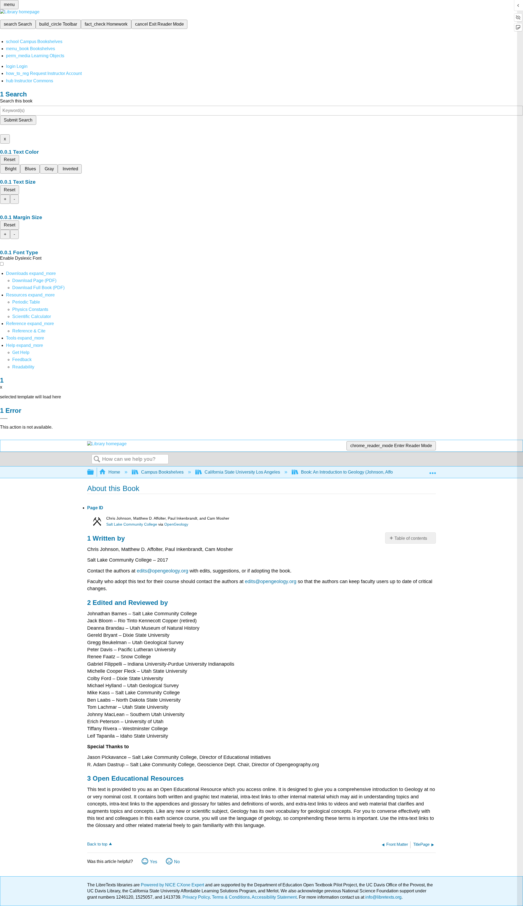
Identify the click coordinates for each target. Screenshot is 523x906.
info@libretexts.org (383, 897)
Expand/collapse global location (432, 470)
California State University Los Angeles (242, 472)
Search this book (16, 101)
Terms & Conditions (231, 897)
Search (97, 459)
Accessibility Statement (274, 897)
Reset (9, 159)
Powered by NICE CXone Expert (173, 885)
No (177, 861)
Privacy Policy (196, 897)
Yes (153, 861)
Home (114, 472)
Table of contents (410, 538)
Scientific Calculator (31, 316)
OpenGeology (176, 524)
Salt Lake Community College (131, 524)
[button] (22, 359)
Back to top (97, 844)
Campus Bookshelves (162, 472)
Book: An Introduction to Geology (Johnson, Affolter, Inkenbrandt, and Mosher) (375, 472)
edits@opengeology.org (162, 571)
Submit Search (18, 120)
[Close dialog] (4, 418)
